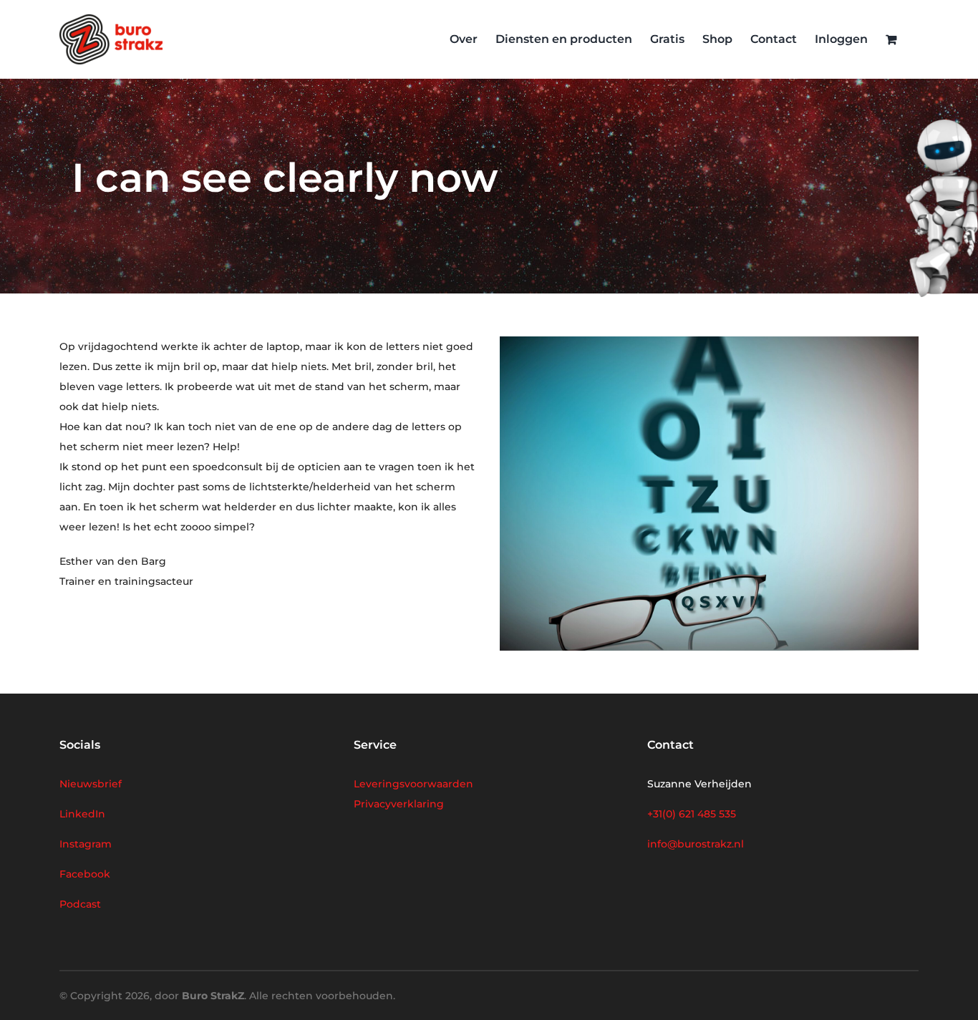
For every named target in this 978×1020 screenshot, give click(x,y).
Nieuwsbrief (90, 783)
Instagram (85, 843)
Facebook (84, 874)
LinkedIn (82, 813)
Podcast (80, 904)
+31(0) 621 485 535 (691, 813)
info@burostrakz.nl (695, 843)
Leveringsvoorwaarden (413, 783)
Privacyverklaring (399, 803)
